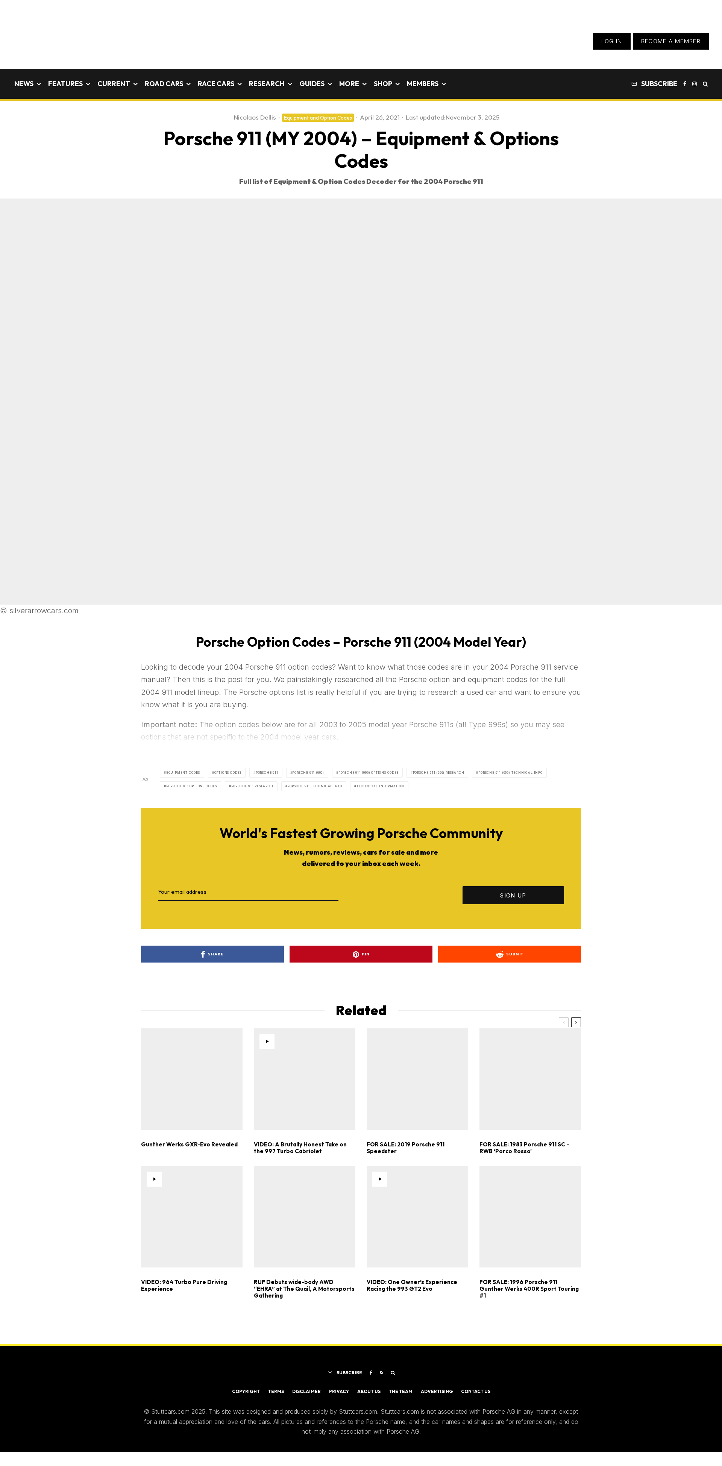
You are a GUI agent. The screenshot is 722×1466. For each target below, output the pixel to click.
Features (65, 83)
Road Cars (164, 83)
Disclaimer (306, 1391)
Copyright (246, 1391)
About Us (369, 1391)
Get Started (361, 1034)
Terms (276, 1391)
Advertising (437, 1391)
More (349, 83)
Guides (312, 83)
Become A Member (671, 41)
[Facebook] (684, 84)
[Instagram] (694, 84)
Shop (383, 83)
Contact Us (475, 1391)
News (23, 83)
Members (422, 83)
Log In (611, 41)
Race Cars (216, 83)
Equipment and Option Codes (318, 117)
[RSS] (381, 1372)
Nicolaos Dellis (255, 117)
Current (113, 83)
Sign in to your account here (395, 1061)
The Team (401, 1391)
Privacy (339, 1391)
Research (267, 83)
